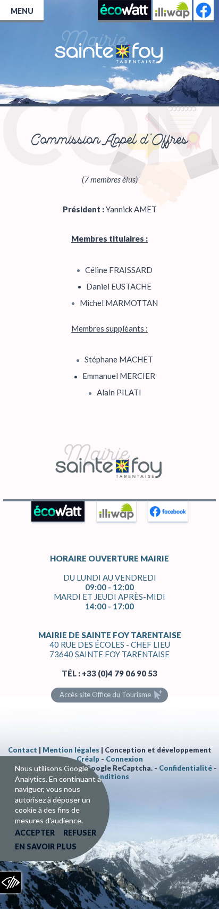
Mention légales (71, 750)
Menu (22, 10)
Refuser (79, 832)
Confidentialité (185, 768)
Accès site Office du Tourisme (105, 694)
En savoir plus (46, 846)
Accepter (35, 832)
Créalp (88, 759)
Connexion (124, 759)
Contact (22, 750)
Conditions (109, 776)
